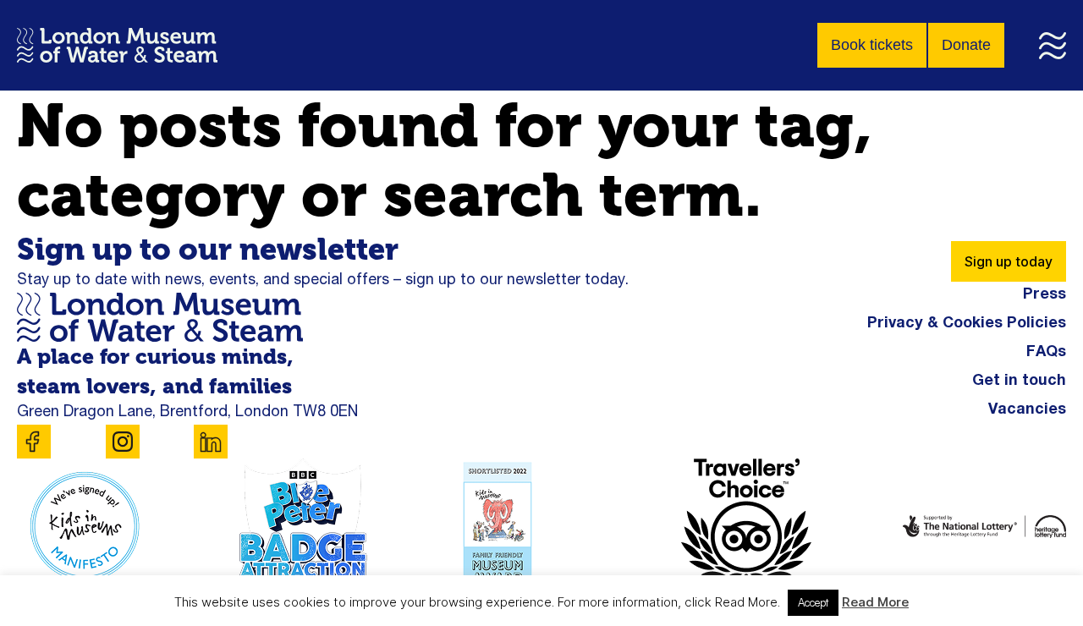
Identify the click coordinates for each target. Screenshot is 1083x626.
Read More (875, 602)
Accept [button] (813, 602)
